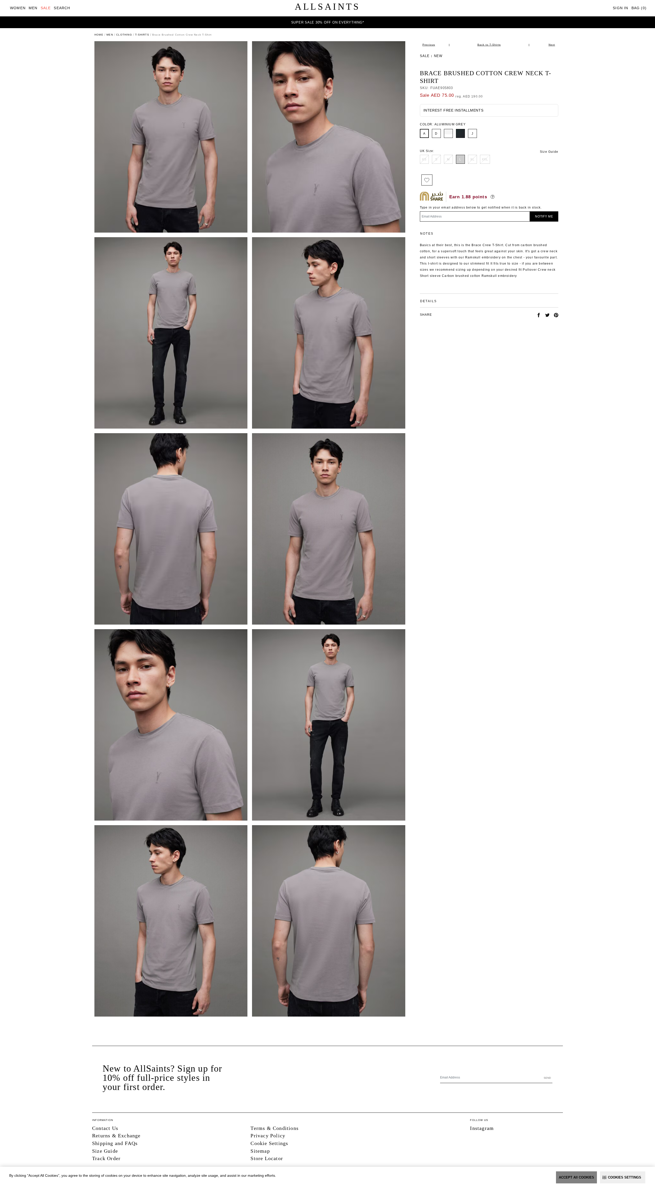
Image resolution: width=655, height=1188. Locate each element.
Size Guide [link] (549, 152)
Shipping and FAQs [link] (115, 1143)
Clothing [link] (124, 34)
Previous (428, 44)
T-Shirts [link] (142, 34)
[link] (18, 8)
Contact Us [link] (105, 1128)
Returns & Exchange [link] (116, 1135)
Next (552, 44)
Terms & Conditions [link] (274, 1128)
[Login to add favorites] (426, 180)
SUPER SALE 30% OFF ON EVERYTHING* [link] (327, 22)
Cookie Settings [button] (269, 1143)
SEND (547, 1077)
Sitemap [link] (260, 1151)
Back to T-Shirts (489, 44)
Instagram (482, 1128)
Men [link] (109, 34)
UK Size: (427, 151)
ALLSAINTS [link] (327, 7)
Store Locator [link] (266, 1158)
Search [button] (62, 8)
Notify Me (544, 216)
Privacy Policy (267, 1135)
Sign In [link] (620, 8)
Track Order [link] (106, 1158)
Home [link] (98, 34)
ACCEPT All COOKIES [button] (576, 1177)
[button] (622, 1177)
